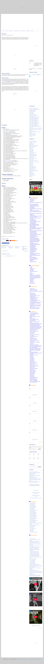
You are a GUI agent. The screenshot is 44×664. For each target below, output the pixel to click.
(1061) (31, 147)
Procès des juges (32, 519)
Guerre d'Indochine (31, 113)
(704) (31, 153)
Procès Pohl (31, 531)
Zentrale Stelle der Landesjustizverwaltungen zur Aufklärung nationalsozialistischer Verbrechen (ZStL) (35, 479)
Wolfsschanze (31, 136)
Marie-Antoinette (7, 161)
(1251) (33, 145)
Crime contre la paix (32, 559)
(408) (33, 160)
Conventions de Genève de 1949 (34, 546)
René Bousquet (35, 411)
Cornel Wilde (12, 131)
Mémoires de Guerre (35, 68)
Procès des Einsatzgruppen (34, 518)
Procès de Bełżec (32, 505)
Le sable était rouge (7, 131)
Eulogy (11, 160)
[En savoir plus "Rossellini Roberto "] (31, 456)
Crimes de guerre (32, 562)
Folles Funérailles (7, 160)
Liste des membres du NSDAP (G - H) (34, 120)
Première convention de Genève (34, 551)
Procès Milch (32, 530)
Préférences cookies (38, 659)
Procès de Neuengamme (33, 515)
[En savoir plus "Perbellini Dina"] (31, 460)
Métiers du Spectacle (12, 236)
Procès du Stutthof (32, 526)
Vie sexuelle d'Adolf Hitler (32, 135)
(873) (31, 151)
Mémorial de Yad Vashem (32, 473)
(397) (31, 161)
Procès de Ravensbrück (33, 516)
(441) (33, 158)
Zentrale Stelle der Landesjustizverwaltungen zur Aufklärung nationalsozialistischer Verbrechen (34, 575)
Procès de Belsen (32, 504)
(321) (31, 163)
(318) (31, 164)
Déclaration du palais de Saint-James (35, 549)
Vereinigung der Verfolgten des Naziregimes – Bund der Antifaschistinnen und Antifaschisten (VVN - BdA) (35, 572)
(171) (32, 166)
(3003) (31, 143)
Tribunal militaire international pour (35, 492)
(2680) (31, 144)
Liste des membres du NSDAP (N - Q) (34, 123)
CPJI (30, 557)
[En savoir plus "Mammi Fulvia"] (36, 460)
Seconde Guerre (28, 30)
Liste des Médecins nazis (32, 116)
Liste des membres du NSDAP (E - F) (34, 119)
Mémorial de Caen (31, 476)
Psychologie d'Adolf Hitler (32, 133)
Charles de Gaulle (34, 439)
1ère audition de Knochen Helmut (33, 108)
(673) (33, 154)
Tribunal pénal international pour (36, 495)
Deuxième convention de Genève (34, 552)
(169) (32, 167)
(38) (32, 174)
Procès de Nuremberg (35, 490)
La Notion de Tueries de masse (34, 564)
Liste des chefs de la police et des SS (33, 115)
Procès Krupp (32, 529)
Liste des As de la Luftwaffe (32, 114)
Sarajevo (7, 30)
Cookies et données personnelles (32, 659)
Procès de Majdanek (33, 514)
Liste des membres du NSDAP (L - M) (34, 122)
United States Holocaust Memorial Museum (34, 472)
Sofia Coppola (12, 161)
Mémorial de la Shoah (32, 474)
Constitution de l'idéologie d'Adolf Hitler (34, 109)
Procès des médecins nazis (33, 510)
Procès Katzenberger (33, 528)
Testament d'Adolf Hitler (32, 134)
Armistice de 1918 (16, 30)
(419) (31, 159)
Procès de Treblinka (32, 517)
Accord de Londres (32, 538)
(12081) (32, 141)
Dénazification (32, 550)
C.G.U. (27, 659)
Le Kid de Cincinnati (4, 81)
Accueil (3, 30)
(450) (31, 157)
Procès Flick (31, 527)
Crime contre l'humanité (33, 558)
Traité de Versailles (22, 30)
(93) (31, 171)
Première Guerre (11, 30)
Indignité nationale (32, 563)
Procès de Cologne (32, 507)
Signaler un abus (24, 659)
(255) (31, 165)
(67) (31, 173)
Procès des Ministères (33, 521)
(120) (33, 170)
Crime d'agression (32, 560)
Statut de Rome (32, 569)
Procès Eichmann (32, 511)
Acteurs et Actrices (7, 236)
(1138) (32, 146)
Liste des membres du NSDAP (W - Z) (34, 125)
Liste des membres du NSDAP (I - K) (33, 121)
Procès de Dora (32, 509)
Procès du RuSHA (32, 525)
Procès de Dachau (32, 508)
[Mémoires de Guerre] (31, 65)
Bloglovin (29, 76)
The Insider (9, 153)
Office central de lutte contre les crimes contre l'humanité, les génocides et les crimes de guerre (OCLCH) (35, 566)
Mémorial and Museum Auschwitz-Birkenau (34, 475)
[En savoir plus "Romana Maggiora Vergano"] (40, 460)
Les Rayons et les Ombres (37, 625)
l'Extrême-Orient (36, 493)
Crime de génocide (32, 561)
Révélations (6, 153)
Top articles (17, 659)
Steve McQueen (13, 81)
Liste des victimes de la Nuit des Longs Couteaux (35, 128)
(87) (31, 172)
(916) (31, 150)
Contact (32, 30)
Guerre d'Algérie (31, 112)
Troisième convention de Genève (34, 553)
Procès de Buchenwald (33, 506)
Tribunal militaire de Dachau (34, 532)
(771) (32, 152)
